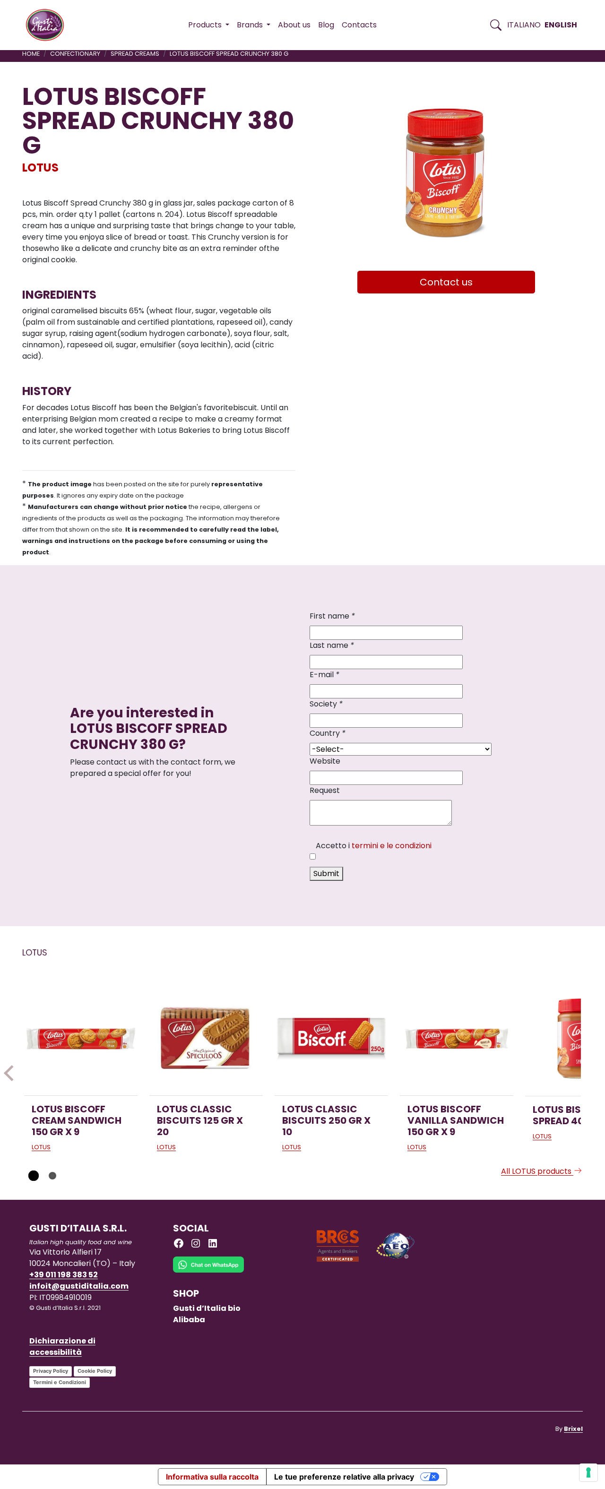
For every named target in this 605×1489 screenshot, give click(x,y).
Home (31, 54)
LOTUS (40, 167)
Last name (332, 645)
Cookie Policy (95, 1371)
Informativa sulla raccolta (212, 1476)
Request (325, 790)
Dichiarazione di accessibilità (62, 1346)
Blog (326, 24)
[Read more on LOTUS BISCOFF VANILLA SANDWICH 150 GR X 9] (456, 1038)
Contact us (446, 282)
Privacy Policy (50, 1371)
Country (328, 733)
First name (332, 616)
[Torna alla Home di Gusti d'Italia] (48, 25)
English (560, 24)
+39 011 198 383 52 (63, 1274)
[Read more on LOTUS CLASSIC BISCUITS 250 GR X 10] (331, 1038)
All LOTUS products (537, 1171)
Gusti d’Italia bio (207, 1308)
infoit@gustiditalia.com (79, 1286)
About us (294, 24)
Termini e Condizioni (59, 1382)
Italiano (524, 24)
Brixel (573, 1429)
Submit (326, 873)
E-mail (324, 674)
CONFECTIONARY (75, 54)
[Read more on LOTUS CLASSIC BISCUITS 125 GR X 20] (206, 1038)
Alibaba (189, 1319)
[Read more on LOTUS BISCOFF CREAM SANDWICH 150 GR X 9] (81, 1038)
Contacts (359, 24)
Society (326, 703)
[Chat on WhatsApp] (208, 1271)
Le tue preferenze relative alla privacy (344, 1476)
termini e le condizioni (392, 845)
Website (325, 761)
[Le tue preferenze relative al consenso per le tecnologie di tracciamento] (588, 1472)
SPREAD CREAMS (135, 54)
